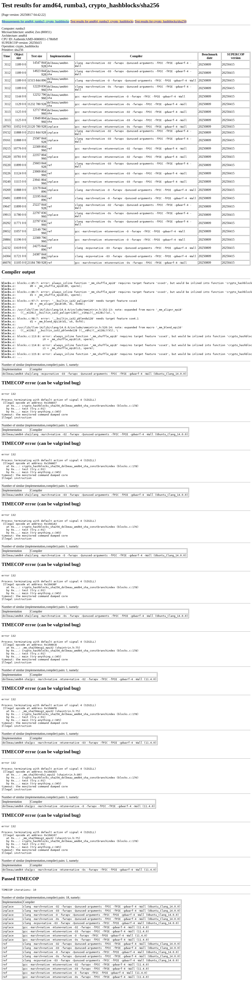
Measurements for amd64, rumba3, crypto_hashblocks (35, 21)
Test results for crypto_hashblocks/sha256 (160, 21)
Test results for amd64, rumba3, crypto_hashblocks (101, 21)
